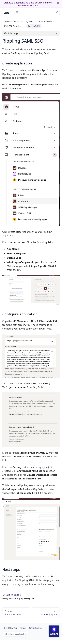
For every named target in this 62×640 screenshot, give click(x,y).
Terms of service (35, 628)
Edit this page (13, 594)
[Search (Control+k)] (57, 12)
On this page (11, 33)
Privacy (23, 628)
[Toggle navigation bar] (17, 12)
